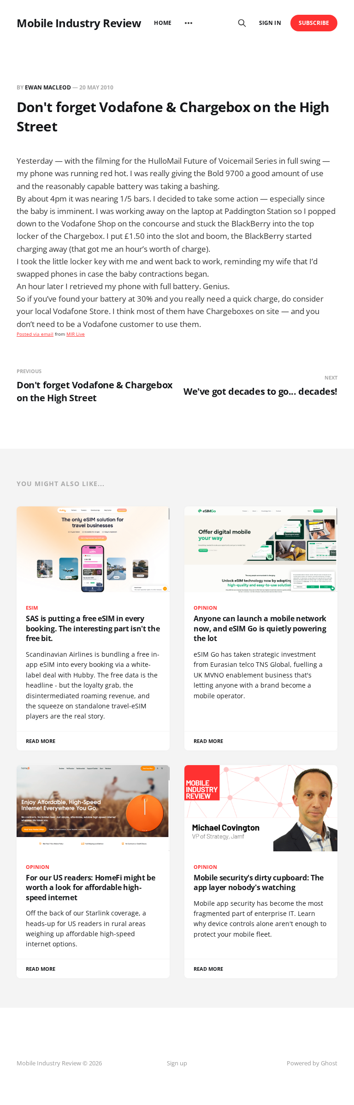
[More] (188, 23)
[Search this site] (242, 23)
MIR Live (75, 334)
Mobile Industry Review (79, 23)
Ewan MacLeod (48, 87)
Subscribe (314, 23)
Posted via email (35, 334)
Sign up (177, 1063)
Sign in (270, 23)
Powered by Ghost (312, 1063)
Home (162, 23)
